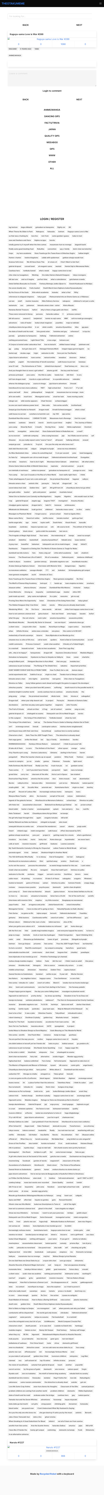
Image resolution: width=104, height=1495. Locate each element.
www (52, 155)
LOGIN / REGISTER (52, 219)
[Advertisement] (52, 193)
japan (52, 129)
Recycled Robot (48, 1473)
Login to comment (52, 90)
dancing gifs (52, 116)
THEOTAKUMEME (13, 3)
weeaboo (52, 142)
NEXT (78, 25)
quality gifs (52, 135)
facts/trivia (52, 122)
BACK (25, 25)
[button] (100, 3)
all (52, 168)
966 (63, 1456)
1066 (63, 44)
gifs (52, 148)
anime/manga (52, 109)
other (52, 162)
